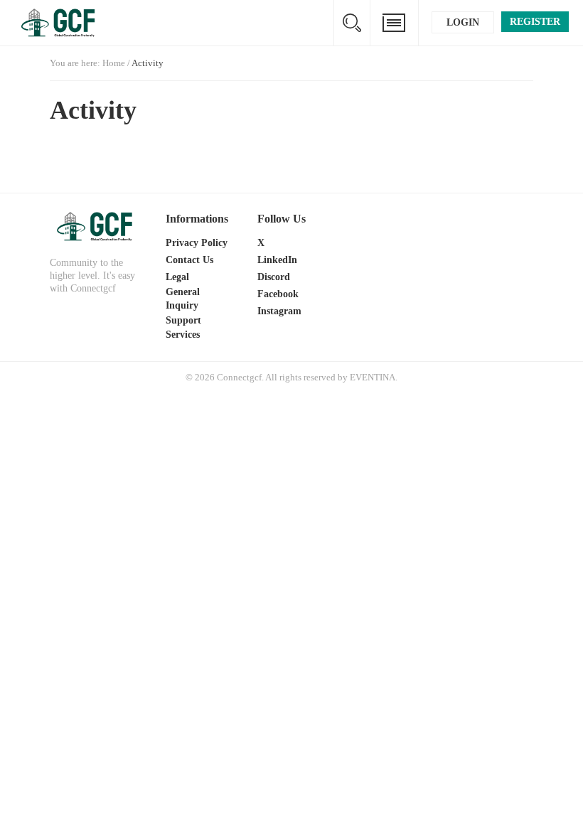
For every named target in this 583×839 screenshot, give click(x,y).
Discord (273, 277)
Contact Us (189, 260)
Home (113, 63)
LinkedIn (277, 260)
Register (535, 21)
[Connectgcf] (95, 226)
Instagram (279, 311)
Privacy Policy (197, 242)
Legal (177, 277)
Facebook (278, 294)
